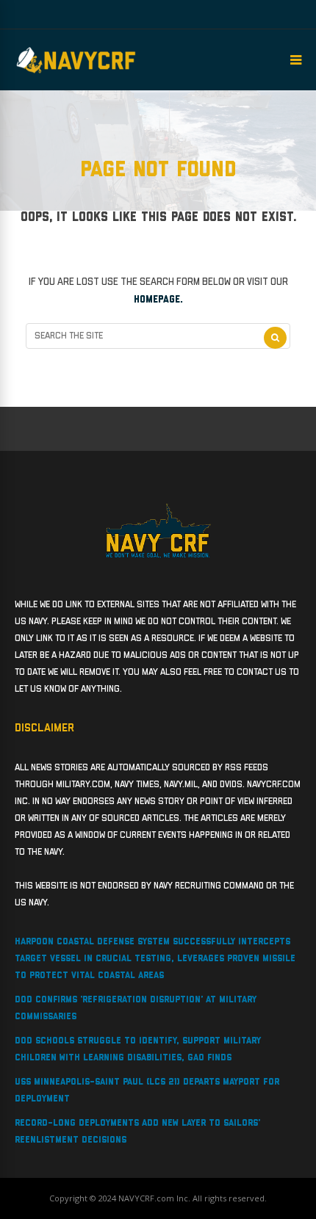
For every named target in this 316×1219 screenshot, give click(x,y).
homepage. (158, 299)
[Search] (275, 338)
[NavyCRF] (76, 73)
